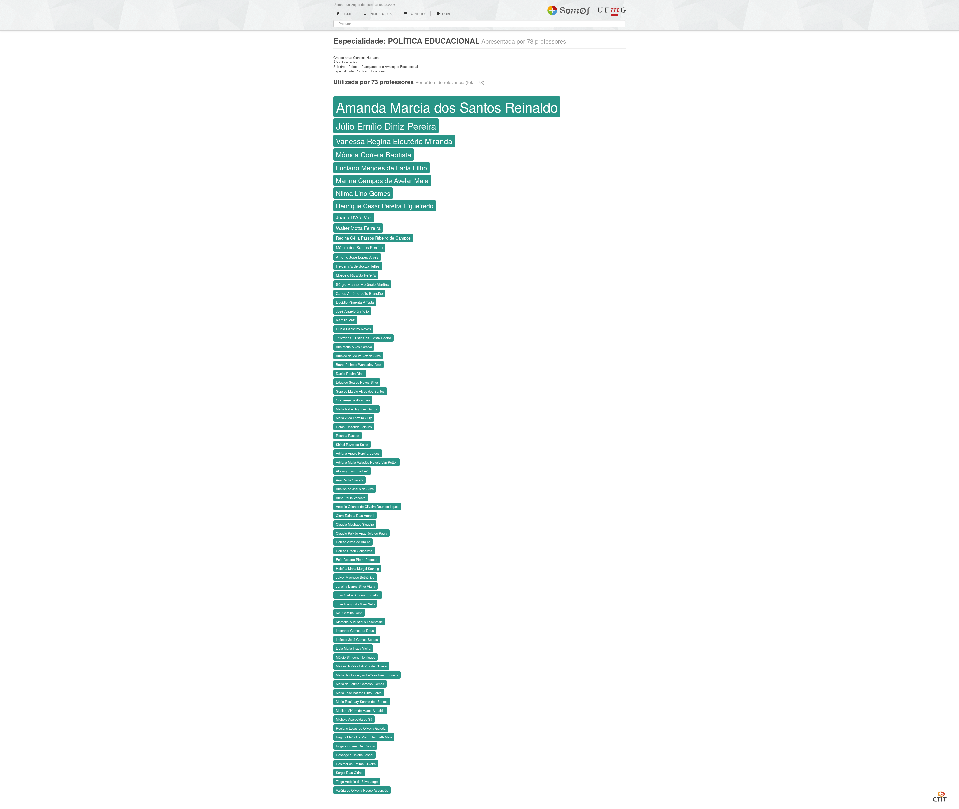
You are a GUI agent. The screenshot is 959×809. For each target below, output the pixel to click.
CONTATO (417, 13)
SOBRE (447, 13)
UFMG (612, 11)
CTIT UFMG (940, 796)
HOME (346, 13)
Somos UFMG (568, 9)
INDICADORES (380, 13)
